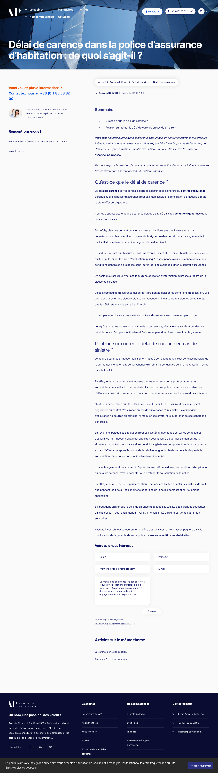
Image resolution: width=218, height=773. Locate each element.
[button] (34, 10)
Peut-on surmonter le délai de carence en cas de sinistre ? (140, 127)
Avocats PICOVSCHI (109, 93)
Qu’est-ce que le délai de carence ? (126, 121)
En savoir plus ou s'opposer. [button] (21, 767)
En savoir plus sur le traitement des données (113, 624)
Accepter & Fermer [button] (201, 765)
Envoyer (151, 611)
